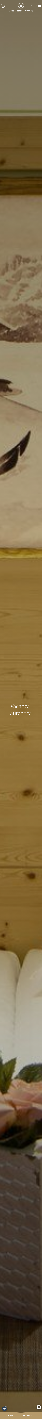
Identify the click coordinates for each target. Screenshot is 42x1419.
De (32, 6)
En (36, 6)
